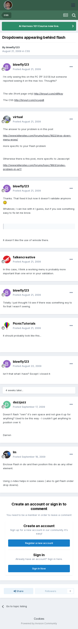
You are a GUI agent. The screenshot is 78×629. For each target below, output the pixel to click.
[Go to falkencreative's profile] (7, 259)
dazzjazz (19, 402)
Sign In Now (39, 568)
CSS (27, 51)
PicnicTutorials (24, 323)
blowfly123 (13, 47)
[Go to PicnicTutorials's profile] (7, 326)
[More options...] (71, 67)
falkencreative (24, 257)
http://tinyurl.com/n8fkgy (48, 93)
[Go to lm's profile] (7, 454)
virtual (18, 117)
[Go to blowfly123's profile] (7, 67)
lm (14, 452)
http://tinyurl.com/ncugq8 (29, 100)
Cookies (39, 618)
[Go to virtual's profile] (7, 119)
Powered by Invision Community (39, 623)
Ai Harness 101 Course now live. (39, 26)
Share (19, 591)
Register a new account (39, 543)
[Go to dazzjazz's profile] (7, 404)
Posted (27, 69)
